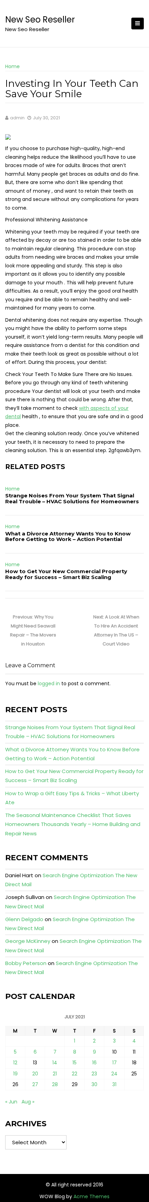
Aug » (27, 1101)
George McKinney (27, 941)
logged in (49, 683)
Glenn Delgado (24, 919)
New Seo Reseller (40, 19)
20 (35, 1073)
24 (114, 1073)
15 (74, 1062)
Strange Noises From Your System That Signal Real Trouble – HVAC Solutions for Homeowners (72, 498)
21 (55, 1073)
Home (12, 66)
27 (35, 1084)
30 (94, 1084)
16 (94, 1062)
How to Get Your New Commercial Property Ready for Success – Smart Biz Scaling (66, 574)
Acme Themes (91, 1196)
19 (15, 1073)
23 (94, 1073)
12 (15, 1062)
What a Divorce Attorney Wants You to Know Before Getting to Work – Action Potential (68, 536)
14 (54, 1062)
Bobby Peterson (25, 963)
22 (74, 1073)
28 (55, 1084)
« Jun (11, 1101)
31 (114, 1084)
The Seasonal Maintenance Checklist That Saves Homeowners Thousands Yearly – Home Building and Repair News (72, 824)
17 (114, 1062)
